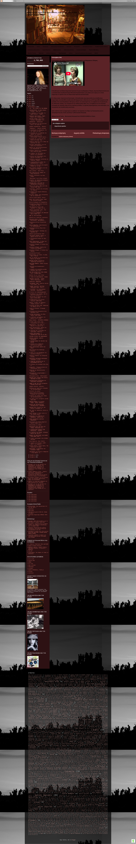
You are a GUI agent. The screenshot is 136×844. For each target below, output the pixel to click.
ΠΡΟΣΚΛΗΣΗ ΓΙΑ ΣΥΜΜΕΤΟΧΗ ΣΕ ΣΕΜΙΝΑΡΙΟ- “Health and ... (37, 417)
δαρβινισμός (94, 703)
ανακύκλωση (68, 678)
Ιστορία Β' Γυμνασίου (54, 736)
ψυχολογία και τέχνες (46, 808)
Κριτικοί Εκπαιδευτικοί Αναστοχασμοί (83, 53)
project (101, 828)
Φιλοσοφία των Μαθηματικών (62, 802)
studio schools (105, 831)
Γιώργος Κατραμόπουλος (88, 697)
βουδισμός (48, 695)
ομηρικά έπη (82, 774)
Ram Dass (55, 829)
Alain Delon (70, 808)
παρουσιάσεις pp (97, 778)
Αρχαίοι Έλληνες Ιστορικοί (93, 688)
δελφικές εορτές (102, 703)
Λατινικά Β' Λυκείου (94, 753)
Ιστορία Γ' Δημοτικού (80, 736)
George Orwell (33, 816)
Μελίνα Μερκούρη (56, 761)
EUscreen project (64, 813)
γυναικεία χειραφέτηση (56, 702)
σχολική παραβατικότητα (83, 795)
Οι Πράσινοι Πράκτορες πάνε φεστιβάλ (38, 544)
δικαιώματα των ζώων (66, 709)
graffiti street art (98, 816)
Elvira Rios (92, 812)
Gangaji (55, 815)
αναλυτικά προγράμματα (90, 678)
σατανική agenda (70, 785)
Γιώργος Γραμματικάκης (67, 697)
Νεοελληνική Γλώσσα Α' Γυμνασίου (79, 767)
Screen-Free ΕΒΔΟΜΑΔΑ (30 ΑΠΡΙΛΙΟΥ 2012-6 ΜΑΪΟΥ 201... (39, 213)
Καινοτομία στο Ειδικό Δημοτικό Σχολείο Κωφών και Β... (38, 422)
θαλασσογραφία (83, 731)
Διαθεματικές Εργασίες (44, 706)
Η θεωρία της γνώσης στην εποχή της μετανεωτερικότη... (38, 396)
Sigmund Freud (31, 831)
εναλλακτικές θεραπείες (52, 724)
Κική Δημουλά (80, 745)
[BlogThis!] (53, 119)
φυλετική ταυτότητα (85, 802)
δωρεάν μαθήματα (53, 712)
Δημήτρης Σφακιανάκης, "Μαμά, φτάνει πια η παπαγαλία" (37, 117)
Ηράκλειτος (50, 731)
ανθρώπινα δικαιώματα (75, 679)
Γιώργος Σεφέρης (40, 698)
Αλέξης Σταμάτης (74, 677)
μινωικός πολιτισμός (71, 763)
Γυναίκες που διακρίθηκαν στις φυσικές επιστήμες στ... (38, 157)
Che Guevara (71, 811)
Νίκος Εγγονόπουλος (80, 769)
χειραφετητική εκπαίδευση (94, 804)
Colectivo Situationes (93, 811)
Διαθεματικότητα (57, 706)
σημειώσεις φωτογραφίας (56, 786)
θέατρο (59, 732)
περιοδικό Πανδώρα (63, 780)
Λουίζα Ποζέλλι (72, 755)
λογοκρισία (84, 754)
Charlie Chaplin (63, 811)
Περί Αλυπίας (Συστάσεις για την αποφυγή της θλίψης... (38, 168)
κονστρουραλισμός (54, 750)
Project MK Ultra (43, 829)
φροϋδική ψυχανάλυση (74, 802)
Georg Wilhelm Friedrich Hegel (101, 815)
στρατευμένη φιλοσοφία (48, 788)
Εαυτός (29, 713)
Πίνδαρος (71, 780)
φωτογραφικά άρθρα (82, 803)
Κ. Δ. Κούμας (61, 741)
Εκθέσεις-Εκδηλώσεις (51, 53)
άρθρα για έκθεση (80, 682)
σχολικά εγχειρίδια (84, 793)
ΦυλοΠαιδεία (93, 802)
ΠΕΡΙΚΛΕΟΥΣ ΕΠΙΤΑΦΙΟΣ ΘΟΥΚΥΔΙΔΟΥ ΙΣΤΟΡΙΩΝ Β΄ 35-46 (38, 359)
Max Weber (106, 822)
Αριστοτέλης (40, 683)
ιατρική (59, 735)
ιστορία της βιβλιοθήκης (70, 738)
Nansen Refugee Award (78, 824)
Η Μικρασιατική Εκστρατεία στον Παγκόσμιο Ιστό (38, 312)
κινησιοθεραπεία (32, 747)
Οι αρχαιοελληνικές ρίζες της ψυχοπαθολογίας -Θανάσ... (37, 163)
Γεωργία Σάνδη (58, 696)
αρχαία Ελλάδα (90, 683)
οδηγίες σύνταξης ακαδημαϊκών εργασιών (70, 772)
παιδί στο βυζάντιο (104, 776)
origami (31, 826)
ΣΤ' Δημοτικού (82, 787)
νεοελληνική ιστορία (52, 768)
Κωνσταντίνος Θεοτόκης (32, 752)
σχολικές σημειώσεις (43, 795)
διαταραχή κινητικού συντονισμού (74, 707)
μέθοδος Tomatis (100, 760)
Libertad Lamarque (55, 821)
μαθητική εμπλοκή (52, 757)
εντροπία (39, 725)
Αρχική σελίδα (31, 46)
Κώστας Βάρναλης (42, 753)
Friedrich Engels (85, 814)
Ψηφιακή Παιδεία (39, 9)
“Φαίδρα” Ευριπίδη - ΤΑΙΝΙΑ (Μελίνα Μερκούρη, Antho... (37, 279)
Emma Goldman (99, 812)
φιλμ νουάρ (90, 801)
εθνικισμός (65, 713)
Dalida (29, 812)
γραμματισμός (40, 701)
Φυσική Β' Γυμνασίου (102, 802)
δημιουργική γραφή (38, 705)
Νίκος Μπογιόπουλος (38, 771)
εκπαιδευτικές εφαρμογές (97, 717)
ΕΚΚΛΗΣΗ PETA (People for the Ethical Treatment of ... (37, 408)
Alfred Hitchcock (104, 808)
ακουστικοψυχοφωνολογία (34, 677)
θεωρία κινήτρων (91, 733)
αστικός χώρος (94, 689)
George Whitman (41, 816)
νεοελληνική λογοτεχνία (67, 768)
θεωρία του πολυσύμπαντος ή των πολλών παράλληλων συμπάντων (89, 734)
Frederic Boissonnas (59, 814)
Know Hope (95, 820)
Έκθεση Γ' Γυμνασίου (52, 715)
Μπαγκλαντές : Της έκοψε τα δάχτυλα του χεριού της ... (37, 325)
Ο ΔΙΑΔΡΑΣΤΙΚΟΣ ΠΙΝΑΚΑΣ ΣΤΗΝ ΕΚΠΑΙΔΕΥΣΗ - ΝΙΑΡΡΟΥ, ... (37, 430)
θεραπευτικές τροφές (56, 733)
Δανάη (88, 703)
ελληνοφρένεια (88, 723)
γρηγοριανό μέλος (72, 701)
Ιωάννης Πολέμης (44, 741)
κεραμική (64, 745)
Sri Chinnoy (82, 831)
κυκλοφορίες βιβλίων (87, 751)
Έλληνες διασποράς (57, 722)
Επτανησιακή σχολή (93, 726)
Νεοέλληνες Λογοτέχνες (62, 767)
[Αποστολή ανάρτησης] (62, 119)
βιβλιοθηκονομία (101, 693)
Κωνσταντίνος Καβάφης (54, 752)
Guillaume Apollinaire (37, 817)
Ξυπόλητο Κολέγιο (39, 772)
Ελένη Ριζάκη (96, 721)
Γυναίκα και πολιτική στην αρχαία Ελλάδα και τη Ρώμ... (39, 165)
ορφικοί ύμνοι (44, 775)
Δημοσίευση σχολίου (60, 126)
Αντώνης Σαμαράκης (65, 680)
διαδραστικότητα (32, 706)
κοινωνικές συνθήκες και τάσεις (58, 749)
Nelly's (96, 824)
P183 (36, 826)
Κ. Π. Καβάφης (69, 741)
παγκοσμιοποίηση (32, 776)
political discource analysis (91, 828)
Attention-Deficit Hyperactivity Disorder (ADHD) (63, 810)
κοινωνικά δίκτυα (97, 747)
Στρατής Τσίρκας (95, 788)
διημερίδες (55, 709)
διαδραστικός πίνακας (101, 705)
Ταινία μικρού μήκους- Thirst (37, 197)
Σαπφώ (63, 785)
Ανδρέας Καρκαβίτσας (48, 679)
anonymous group (70, 809)
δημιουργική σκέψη (48, 705)
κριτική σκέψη (57, 751)
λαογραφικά (78, 753)
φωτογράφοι (102, 803)
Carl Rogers (30, 811)
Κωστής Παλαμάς (61, 753)
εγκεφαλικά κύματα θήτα (38, 713)
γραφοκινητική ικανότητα (61, 701)
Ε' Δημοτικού (103, 712)
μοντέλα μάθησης (39, 764)
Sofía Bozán (55, 831)
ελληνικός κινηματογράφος (57, 723)
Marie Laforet (70, 822)
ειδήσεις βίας (84, 713)
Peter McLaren (40, 828)
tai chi (31, 832)
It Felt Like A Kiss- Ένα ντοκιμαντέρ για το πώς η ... (38, 322)
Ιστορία (96, 735)
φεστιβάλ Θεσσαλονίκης (32, 801)
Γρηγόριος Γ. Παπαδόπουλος (83, 701)
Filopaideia (90, 813)
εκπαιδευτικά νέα (47, 717)
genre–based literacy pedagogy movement (85, 815)
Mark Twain (91, 822)
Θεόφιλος (37, 733)
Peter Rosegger (48, 828)
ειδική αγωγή (93, 713)
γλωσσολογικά (41, 699)
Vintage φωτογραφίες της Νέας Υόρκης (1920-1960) (37, 315)
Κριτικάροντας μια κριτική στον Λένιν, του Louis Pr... (38, 124)
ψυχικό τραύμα (96, 806)
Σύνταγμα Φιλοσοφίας (89, 791)
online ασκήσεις (51, 825)
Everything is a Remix (35, 424)
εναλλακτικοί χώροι (78, 724)
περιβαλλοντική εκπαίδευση (76, 779)
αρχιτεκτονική (67, 689)
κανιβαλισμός (73, 742)
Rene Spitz (84, 829)
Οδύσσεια (36, 774)
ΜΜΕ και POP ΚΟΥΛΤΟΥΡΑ (35, 215)
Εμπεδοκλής (41, 724)
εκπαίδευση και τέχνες (87, 716)
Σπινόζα (58, 787)
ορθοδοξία (37, 775)
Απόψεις (70, 53)
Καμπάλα (56, 742)
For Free (30, 563)
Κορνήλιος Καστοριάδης (66, 750)
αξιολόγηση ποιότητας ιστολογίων (35, 681)
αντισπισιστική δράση (53, 680)
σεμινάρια (105, 785)
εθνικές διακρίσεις (57, 713)
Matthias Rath (99, 822)
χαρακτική (59, 804)
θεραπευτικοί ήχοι (80, 733)
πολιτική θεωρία (51, 782)
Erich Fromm (32, 813)
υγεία (55, 800)
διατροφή (85, 707)
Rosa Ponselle (36, 830)
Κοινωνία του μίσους (35, 391)
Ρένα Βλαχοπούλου (94, 784)
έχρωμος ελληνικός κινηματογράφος (94, 728)
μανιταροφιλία (99, 757)
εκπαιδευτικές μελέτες (33, 718)
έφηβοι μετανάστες (79, 728)
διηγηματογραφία (47, 709)
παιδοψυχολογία (58, 777)
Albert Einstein (95, 808)
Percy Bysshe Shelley (97, 826)
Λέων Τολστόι (77, 754)
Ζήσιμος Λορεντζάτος (49, 730)
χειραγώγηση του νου (80, 804)
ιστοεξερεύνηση (89, 735)
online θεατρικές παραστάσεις (83, 825)
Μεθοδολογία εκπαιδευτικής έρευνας (72, 760)
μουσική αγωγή (67, 764)
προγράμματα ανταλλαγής (72, 783)
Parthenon (57, 826)
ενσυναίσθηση (105, 724)
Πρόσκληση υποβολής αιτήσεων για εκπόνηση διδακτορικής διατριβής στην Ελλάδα (37, 536)
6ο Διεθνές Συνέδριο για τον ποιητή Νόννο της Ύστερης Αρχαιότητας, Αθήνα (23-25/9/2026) (38, 478)
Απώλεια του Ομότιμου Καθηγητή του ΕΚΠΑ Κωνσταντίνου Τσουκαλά (37, 482)
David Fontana (36, 812)
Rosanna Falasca (44, 830)
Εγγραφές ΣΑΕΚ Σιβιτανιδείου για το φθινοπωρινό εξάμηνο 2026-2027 (38, 522)
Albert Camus (87, 808)
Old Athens (42, 825)
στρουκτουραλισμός (104, 788)
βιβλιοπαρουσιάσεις (34, 694)
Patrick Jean (64, 826)
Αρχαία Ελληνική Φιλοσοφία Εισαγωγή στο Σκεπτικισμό (37, 393)
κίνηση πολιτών (102, 746)
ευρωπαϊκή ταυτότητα (50, 728)
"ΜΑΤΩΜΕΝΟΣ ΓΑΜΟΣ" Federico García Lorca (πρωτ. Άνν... (39, 284)
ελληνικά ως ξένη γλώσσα (85, 722)
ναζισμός (72, 766)
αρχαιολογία (50, 689)
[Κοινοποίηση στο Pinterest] (57, 119)
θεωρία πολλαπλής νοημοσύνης (58, 734)
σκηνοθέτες (93, 786)
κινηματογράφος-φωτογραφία (75, 746)
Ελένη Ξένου (80, 721)
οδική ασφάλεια (99, 772)
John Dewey (43, 820)
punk (50, 829)
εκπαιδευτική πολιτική (101, 718)
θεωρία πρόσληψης (69, 734)
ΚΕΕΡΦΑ (39, 743)
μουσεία (53, 764)
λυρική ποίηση (93, 755)
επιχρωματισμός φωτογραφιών (57, 726)
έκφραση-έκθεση (87, 719)
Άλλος (100, 677)
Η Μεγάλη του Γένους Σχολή (83, 730)
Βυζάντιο (101, 695)
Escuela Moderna (40, 813)
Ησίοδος (61, 731)
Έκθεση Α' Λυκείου (98, 714)
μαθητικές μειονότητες (40, 757)
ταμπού (99, 796)
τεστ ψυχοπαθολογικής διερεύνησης (73, 797)
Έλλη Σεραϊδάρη (48, 722)
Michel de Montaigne (91, 823)
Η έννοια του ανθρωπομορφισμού (38, 292)
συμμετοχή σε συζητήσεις (96, 789)
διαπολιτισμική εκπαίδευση (98, 706)
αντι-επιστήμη (31, 680)
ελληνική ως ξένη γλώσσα (45, 723)
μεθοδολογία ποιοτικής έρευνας (88, 760)
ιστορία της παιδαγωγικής (74, 739)
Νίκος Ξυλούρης (47, 771)
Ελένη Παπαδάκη (89, 721)
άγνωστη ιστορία (85, 674)
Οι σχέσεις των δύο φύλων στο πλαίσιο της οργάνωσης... (37, 154)
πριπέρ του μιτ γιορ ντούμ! (37, 275)
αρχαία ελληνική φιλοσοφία (86, 687)
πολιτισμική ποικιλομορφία (93, 782)
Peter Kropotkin (31, 828)
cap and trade (103, 810)
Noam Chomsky (103, 824)
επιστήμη (105, 725)
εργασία (37, 727)
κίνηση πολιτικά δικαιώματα (90, 746)
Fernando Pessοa (82, 813)
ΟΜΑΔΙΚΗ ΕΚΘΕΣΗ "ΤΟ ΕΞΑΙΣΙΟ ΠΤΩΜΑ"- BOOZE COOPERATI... (37, 402)
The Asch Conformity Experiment (46, 832)
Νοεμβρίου (33, 455)
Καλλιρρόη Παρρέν (102, 741)
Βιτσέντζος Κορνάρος (32, 695)
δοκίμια (37, 710)
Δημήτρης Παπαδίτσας (78, 704)
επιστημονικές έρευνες (44, 726)
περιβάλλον (65, 779)
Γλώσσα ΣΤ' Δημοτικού (77, 698)
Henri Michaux (83, 817)
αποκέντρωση (102, 681)
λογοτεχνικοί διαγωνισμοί (52, 755)
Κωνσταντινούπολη (31, 753)
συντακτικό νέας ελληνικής (60, 792)
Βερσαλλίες (53, 693)
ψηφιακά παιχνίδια (32, 806)
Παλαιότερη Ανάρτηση (101, 133)
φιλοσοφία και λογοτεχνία (50, 802)
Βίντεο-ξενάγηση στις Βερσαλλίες (38, 202)
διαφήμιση (97, 707)
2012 (30, 103)
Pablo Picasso (42, 826)
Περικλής (45, 780)
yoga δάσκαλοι (49, 833)
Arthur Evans (99, 809)
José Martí (50, 820)
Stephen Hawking (90, 831)
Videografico (75, 832)
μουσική (60, 764)
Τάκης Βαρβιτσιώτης (83, 796)
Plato (71, 828)
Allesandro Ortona (45, 809)
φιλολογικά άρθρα (97, 801)
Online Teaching (104, 825)
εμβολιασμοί (95, 723)
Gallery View (49, 815)
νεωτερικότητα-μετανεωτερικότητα (99, 768)
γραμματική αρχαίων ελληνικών (85, 700)
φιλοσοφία (37, 802)
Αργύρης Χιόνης (60, 682)
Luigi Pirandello (100, 821)
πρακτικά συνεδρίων (61, 783)
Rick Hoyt (90, 829)
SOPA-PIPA (61, 831)
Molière (46, 824)
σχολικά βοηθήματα (68, 793)
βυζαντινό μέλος (94, 695)
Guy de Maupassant (56, 817)
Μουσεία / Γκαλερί (32, 53)
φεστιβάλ (104, 800)
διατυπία (91, 707)
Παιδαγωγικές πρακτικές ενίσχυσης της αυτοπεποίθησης (39, 389)
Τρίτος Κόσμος (48, 800)
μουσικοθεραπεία (73, 765)
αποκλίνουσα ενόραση (32, 682)
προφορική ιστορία (56, 784)
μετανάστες (104, 761)
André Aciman (62, 809)
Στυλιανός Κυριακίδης (34, 789)
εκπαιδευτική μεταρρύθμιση (76, 718)
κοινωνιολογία (95, 749)
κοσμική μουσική (78, 750)
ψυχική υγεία (88, 806)
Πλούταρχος (85, 780)
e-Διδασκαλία (65, 812)
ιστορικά (94, 740)
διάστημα (36, 707)
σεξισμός (33, 786)
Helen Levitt (75, 817)
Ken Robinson (80, 820)
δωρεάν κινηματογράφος (40, 712)
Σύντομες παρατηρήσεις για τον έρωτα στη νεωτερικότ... (38, 145)
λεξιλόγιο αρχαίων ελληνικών (65, 754)
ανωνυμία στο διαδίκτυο (85, 680)
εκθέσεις (64, 714)
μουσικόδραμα (65, 765)
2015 (30, 97)
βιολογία (73, 694)
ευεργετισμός (31, 728)
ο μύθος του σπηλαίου (49, 772)
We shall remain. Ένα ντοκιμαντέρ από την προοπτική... (39, 195)
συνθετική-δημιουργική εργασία (75, 791)
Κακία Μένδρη (79, 741)
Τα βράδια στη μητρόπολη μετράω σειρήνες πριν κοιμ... (38, 270)
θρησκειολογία (51, 735)
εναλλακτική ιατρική (66, 724)
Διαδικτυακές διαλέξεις (69, 49)
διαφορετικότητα (104, 707)
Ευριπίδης (39, 728)
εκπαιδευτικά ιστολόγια (34, 717)
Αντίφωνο (30, 568)
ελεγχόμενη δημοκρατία (38, 721)
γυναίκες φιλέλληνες (80, 703)
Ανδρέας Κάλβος (39, 679)
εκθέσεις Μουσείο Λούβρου (75, 714)
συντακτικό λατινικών (45, 792)
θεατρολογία (67, 732)
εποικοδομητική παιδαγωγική (70, 726)
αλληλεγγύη (94, 677)
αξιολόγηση (104, 680)
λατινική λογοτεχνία (38, 754)
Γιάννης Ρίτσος (36, 697)
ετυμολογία (69, 727)
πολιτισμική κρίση (82, 782)
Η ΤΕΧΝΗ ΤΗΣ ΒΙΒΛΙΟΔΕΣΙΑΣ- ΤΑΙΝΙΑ (39, 277)
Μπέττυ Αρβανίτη (91, 765)
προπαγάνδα (81, 783)
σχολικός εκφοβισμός (33, 796)
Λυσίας (100, 755)
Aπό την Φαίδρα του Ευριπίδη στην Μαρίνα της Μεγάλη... (39, 258)
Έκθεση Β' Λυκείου (41, 715)
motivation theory (53, 824)
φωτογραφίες (72, 803)
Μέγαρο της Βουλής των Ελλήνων (56, 760)
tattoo (36, 832)
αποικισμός (95, 681)
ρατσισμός (84, 784)
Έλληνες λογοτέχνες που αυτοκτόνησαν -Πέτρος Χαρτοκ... (39, 136)
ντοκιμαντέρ (69, 771)
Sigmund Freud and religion (43, 831)
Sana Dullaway (84, 830)
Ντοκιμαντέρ (45, 46)
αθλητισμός (72, 676)
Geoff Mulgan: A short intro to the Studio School (38, 414)
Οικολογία (69, 46)
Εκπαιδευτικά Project (81, 49)
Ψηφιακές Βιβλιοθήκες (94, 49)
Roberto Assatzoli (98, 829)
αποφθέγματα (41, 682)
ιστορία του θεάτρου (49, 740)
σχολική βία (62, 795)
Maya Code (32, 823)
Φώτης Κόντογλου (56, 803)
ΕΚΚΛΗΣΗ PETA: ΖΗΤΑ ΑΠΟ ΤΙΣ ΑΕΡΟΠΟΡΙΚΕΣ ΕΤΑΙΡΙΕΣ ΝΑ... (37, 184)
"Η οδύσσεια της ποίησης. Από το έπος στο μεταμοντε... (38, 294)
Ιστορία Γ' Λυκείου (90, 736)
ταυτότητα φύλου (60, 797)
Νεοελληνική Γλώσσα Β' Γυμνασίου (98, 767)
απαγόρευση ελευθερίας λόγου (71, 681)
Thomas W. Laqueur (59, 832)
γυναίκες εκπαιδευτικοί (38, 703)
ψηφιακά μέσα (101, 805)
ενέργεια (98, 724)
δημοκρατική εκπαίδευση (58, 705)
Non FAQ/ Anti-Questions (33, 825)
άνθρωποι (86, 679)
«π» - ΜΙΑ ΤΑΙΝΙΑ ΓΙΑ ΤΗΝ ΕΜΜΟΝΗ (38, 108)
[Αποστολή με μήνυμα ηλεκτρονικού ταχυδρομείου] (52, 119)
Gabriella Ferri (41, 815)
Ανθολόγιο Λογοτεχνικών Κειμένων (61, 679)
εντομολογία (32, 725)
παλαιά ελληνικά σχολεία (70, 777)
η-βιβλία (95, 730)
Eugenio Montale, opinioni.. (37, 386)
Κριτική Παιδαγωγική (47, 751)
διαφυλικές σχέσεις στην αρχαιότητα (51, 708)
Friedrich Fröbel (94, 814)
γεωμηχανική (51, 696)
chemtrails (78, 811)
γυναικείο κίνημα (81, 702)
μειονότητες (30, 761)
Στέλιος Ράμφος (102, 787)
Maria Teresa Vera (61, 822)
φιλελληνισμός (72, 801)
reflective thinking (75, 829)
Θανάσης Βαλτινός (91, 731)
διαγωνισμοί (68, 705)
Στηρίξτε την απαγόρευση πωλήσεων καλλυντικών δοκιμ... (39, 181)
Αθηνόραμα (31, 566)
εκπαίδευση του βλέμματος (100, 716)
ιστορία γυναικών (102, 736)
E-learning (72, 812)
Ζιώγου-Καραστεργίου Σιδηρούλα (61, 730)
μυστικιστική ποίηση (56, 766)
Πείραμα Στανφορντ (45, 779)
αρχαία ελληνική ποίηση (57, 687)
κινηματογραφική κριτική (101, 745)
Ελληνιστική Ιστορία (69, 723)
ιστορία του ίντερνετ (59, 740)
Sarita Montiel (92, 830)
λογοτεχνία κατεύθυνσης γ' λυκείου (36, 755)
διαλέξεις (76, 706)
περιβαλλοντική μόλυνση (91, 779)
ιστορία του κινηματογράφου (71, 740)
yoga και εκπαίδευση (75, 833)
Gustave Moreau (47, 817)
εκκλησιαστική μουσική (75, 715)
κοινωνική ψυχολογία (84, 749)
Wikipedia (106, 832)
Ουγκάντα (60, 775)
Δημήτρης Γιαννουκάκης (32, 704)
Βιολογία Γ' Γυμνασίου (94, 694)
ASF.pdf (30, 551)
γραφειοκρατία (50, 701)
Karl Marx (73, 820)
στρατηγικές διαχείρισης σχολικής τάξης (63, 788)
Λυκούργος (86, 755)
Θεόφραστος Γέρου (45, 733)
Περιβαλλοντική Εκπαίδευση (101, 46)
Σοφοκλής (44, 787)
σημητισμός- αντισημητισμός (69, 786)
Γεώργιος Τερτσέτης (89, 696)
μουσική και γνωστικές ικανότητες (79, 764)
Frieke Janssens (103, 814)
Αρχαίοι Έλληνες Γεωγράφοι (80, 688)
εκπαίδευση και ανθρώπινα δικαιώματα (39, 716)
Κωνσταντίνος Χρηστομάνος (101, 752)
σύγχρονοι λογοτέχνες (54, 789)
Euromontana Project (35, 253)
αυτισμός (76, 690)
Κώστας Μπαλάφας (52, 753)
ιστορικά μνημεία (104, 740)
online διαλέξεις (60, 825)
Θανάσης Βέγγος (100, 731)
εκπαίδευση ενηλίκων (104, 715)
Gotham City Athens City (68, 816)
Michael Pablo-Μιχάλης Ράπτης (78, 823)
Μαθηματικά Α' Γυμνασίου (61, 756)
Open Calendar (32, 565)
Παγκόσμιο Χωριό (102, 775)
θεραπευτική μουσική (68, 733)
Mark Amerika (84, 822)
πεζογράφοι (37, 779)
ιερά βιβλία (66, 735)
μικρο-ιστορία (41, 763)
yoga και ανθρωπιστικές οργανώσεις (61, 833)
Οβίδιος (57, 772)
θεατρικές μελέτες (37, 732)
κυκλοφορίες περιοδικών (99, 751)
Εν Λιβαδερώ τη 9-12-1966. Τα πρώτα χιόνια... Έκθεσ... (37, 114)
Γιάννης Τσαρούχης (46, 697)
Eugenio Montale (56, 813)
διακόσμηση (69, 706)
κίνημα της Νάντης (89, 745)
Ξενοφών (32, 772)
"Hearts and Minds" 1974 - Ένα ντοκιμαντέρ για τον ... (38, 210)
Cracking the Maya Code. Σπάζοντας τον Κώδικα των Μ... (39, 306)
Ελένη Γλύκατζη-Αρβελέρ (60, 721)
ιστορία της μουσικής (43, 739)
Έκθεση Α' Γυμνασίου (86, 714)
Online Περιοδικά (57, 49)
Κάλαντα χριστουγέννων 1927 (37, 233)
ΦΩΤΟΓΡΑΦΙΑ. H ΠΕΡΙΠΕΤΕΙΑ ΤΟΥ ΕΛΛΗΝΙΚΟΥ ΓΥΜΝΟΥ (37, 449)
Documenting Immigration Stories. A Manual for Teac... (39, 205)
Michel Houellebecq (102, 823)
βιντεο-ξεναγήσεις (57, 694)
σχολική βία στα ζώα (72, 795)
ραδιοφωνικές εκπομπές (75, 784)
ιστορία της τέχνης (87, 739)
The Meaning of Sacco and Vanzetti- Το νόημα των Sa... (38, 207)
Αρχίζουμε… (31, 508)
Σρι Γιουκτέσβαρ (73, 787)
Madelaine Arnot (36, 822)
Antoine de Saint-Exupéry (81, 809)
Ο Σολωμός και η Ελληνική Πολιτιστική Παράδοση (36, 344)
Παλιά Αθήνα (80, 777)
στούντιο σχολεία (38, 788)
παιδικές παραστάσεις (48, 777)
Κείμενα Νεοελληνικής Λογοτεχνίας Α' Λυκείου (97, 743)
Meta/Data (60, 823)
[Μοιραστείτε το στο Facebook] (56, 119)
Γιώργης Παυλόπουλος (56, 697)
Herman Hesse (91, 817)
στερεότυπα (30, 788)
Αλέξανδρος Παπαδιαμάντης (62, 677)
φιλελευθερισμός (63, 801)
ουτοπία (84, 775)
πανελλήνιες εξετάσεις (90, 777)
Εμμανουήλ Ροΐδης (33, 724)
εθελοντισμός (47, 713)
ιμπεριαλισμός (81, 735)
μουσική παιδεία (91, 764)
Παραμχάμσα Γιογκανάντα (85, 778)
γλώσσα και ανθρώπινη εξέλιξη (63, 698)
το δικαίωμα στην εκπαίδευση (64, 798)
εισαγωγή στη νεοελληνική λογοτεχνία (43, 714)
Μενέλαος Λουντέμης (78, 761)
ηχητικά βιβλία (68, 731)
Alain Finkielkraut (79, 808)
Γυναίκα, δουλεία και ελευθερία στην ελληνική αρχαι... (38, 151)
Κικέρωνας (71, 745)
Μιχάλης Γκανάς (90, 763)
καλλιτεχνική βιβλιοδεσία (47, 742)
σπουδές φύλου (65, 787)
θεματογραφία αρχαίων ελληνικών (94, 732)
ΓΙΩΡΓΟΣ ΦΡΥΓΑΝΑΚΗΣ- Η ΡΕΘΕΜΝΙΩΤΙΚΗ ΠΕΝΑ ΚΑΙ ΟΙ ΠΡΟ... (39, 334)
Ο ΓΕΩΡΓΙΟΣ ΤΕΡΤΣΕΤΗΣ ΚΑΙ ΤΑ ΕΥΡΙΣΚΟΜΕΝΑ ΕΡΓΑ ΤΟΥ (37, 362)
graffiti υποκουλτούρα (85, 816)
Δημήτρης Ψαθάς (88, 704)
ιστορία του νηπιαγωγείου (84, 740)
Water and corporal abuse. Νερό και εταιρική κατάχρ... (38, 200)
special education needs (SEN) (71, 831)
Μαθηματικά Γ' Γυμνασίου (73, 756)
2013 (30, 101)
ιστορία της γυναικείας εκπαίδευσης (88, 738)
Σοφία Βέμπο (37, 787)
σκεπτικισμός (80, 786)
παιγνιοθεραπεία (53, 776)
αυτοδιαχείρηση (31, 692)
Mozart (60, 824)
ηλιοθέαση (37, 731)
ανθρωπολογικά (93, 679)
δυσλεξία (87, 710)
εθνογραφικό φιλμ (75, 713)
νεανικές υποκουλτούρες (33, 767)
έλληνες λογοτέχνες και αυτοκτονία (70, 722)
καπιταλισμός (81, 742)
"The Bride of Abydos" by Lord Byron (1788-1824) (38, 297)
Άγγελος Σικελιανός (63, 674)
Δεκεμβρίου (33, 106)
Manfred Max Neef (52, 822)
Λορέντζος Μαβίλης (63, 755)
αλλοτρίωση (105, 677)
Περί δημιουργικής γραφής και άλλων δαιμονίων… (37, 173)
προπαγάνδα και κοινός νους (92, 783)
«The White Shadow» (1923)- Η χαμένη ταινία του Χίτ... (37, 236)
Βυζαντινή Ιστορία (75, 695)
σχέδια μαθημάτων (96, 792)
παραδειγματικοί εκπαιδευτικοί (57, 778)
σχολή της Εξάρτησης (43, 793)
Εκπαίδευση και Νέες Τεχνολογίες (71, 716)
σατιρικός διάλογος (91, 785)
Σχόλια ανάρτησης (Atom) (66, 136)
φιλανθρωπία (42, 801)
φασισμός (88, 800)
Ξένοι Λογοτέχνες (104, 771)
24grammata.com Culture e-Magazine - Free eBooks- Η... (39, 452)
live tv (69, 821)
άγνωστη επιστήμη (75, 674)
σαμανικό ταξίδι (57, 785)
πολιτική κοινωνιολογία (62, 782)
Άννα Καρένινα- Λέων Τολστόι (37, 441)
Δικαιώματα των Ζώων (87, 46)
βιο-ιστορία (66, 694)
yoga (41, 833)
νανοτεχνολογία (79, 766)
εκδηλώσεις (55, 714)
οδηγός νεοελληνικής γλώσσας (87, 772)
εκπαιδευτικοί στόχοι (69, 719)
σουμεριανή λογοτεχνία (103, 786)
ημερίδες (43, 731)
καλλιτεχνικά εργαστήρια (33, 742)
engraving (106, 812)
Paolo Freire (50, 826)
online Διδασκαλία (70, 825)
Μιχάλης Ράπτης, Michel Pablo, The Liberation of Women (39, 446)
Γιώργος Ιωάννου (77, 697)
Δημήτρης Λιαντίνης (45, 704)
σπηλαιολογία (52, 787)
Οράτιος (31, 775)
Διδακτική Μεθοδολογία (95, 708)
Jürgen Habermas (66, 820)
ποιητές (30, 782)
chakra (48, 811)
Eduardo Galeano (79, 812)
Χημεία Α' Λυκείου (38, 805)
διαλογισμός (84, 706)
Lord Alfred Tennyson (77, 821)
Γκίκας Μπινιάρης (51, 698)
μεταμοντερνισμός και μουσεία (91, 761)
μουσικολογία (82, 765)
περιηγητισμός (38, 780)
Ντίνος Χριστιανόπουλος (57, 771)
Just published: (32, 494)
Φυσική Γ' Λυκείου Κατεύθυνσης (45, 803)
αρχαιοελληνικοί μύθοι (68, 688)
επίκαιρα (61, 725)
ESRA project (48, 813)
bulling (89, 810)
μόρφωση (47, 764)
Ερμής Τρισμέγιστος (46, 727)
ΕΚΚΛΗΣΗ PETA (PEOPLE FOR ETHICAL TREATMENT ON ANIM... (39, 378)
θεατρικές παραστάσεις (49, 732)
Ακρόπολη (46, 677)
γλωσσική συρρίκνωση (102, 698)
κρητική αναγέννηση (95, 750)
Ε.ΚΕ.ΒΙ (30, 571)
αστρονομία (102, 689)
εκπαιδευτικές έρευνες (83, 717)
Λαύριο (46, 754)
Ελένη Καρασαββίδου (72, 721)
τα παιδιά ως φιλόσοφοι (51, 796)
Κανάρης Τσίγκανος (64, 742)
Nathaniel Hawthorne (88, 824)
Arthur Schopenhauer (39, 810)
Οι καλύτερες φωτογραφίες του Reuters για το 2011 (37, 318)
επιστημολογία (34, 726)
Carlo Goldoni (38, 811)
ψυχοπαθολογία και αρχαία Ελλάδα (59, 808)
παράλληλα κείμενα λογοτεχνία (72, 778)
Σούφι (31, 787)
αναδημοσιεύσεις (58, 678)
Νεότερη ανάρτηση (59, 133)
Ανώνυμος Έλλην (96, 680)
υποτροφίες (75, 800)
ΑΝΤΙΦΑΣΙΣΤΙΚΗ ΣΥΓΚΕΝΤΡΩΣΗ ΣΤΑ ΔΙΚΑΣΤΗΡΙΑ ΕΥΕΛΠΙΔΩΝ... (38, 381)
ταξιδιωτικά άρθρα (33, 797)
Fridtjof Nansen (76, 814)
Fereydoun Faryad (73, 813)
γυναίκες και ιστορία (67, 703)
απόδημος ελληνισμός (85, 681)
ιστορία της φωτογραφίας (34, 740)
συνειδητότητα (50, 791)
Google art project (57, 816)
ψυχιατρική (80, 806)
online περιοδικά (95, 825)
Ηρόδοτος (55, 731)
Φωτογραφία (77, 46)
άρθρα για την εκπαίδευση (92, 682)
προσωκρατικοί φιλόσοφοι (36, 784)
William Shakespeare (34, 833)
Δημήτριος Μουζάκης (97, 704)
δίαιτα (63, 706)
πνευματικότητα (101, 780)
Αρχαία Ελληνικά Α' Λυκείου (45, 685)
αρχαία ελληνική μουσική (43, 687)
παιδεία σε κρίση (90, 776)
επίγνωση (47, 725)
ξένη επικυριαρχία (84, 771)
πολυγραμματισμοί (38, 783)
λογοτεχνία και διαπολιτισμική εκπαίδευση (97, 754)
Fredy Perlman (68, 814)
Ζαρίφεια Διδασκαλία (38, 730)
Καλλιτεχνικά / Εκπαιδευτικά (57, 46)
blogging (83, 810)
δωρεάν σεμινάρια (94, 712)
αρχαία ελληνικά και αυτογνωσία (63, 686)
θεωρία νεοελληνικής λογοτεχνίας (42, 734)
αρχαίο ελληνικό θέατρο (56, 688)
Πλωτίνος (92, 780)
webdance (100, 832)
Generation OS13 (71, 815)
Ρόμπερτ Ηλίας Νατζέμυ (47, 785)
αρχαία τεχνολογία (37, 688)
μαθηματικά (52, 756)
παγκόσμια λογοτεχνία (92, 775)
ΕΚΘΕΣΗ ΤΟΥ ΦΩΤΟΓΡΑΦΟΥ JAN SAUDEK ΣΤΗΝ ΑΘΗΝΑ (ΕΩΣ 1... (39, 436)
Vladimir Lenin (93, 832)
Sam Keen (77, 830)
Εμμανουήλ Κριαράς (104, 723)
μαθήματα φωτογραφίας (43, 756)
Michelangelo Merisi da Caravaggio (35, 824)
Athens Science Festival (34, 545)
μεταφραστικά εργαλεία (81, 762)
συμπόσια (34, 791)
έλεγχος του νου (49, 721)
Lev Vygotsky (46, 821)
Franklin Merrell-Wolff (48, 814)
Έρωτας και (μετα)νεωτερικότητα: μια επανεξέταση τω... (38, 148)
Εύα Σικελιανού (92, 727)
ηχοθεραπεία (75, 731)
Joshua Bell (58, 820)
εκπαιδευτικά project (59, 717)
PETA (105, 826)
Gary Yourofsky (63, 815)
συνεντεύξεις (60, 791)
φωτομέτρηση (30, 804)
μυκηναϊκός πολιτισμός (38, 766)
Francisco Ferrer (37, 814)
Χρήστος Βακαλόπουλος (70, 805)
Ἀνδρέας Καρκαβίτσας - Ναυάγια (38, 126)
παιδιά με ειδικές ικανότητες (36, 777)
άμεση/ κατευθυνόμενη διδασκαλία (45, 678)
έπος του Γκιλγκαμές (82, 726)
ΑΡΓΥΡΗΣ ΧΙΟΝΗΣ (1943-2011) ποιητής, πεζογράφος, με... (37, 119)
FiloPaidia (97, 813)
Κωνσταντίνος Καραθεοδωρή (66, 752)
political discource (79, 828)
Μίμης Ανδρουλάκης (60, 763)
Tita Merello (68, 832)
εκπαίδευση (84, 715)
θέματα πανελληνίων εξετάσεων (78, 732)
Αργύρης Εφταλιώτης (51, 682)
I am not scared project (101, 817)
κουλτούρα (86, 750)
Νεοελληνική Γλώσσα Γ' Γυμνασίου (36, 768)
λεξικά (52, 754)
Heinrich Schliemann (66, 817)
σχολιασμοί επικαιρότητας (54, 793)
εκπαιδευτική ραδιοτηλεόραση (34, 719)
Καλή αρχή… (31, 510)
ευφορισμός (71, 728)
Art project (91, 809)
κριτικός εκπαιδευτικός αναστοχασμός (71, 751)
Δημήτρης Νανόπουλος (67, 704)
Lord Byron (86, 821)
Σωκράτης (42, 796)
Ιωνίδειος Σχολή (53, 741)
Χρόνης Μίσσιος (93, 805)
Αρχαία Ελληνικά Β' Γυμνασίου (64, 685)
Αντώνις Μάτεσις (74, 680)
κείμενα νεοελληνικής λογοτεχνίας (51, 743)
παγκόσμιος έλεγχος (42, 776)
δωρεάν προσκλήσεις (84, 712)
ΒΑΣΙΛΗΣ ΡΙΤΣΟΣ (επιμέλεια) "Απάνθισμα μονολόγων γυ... (37, 261)
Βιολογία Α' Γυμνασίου (82, 694)
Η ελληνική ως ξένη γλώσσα (34, 49)
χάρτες (71, 804)
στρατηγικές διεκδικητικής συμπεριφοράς (81, 788)
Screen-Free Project (102, 830)
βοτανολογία (41, 695)
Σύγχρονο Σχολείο (44, 789)
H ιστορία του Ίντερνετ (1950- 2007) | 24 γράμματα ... (38, 443)
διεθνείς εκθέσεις (37, 709)
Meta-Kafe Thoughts (50, 823)
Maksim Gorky (43, 822)
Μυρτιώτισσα (47, 766)
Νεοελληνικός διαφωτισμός (81, 768)
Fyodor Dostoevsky (32, 815)
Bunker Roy (96, 810)
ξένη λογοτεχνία (94, 771)
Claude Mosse (84, 811)
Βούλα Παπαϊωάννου (55, 695)
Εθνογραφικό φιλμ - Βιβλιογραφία (38, 376)
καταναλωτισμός (90, 742)
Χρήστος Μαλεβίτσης (82, 805)
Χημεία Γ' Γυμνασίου (59, 805)
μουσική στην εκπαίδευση (33, 765)
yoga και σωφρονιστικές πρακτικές (89, 833)
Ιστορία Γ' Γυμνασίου (68, 736)
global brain (48, 816)
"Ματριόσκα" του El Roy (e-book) (38, 178)
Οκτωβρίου (33, 457)
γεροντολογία (43, 696)
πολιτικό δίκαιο (72, 782)
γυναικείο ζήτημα (68, 702)
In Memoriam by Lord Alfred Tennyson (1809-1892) (37, 300)
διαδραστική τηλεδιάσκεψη (90, 705)
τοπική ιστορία (90, 798)
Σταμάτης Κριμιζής (93, 787)
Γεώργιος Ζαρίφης (79, 696)
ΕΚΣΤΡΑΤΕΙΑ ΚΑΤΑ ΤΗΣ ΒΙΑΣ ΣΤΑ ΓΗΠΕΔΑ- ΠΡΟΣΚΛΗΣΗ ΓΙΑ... (37, 427)
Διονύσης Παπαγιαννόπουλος (94, 709)
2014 (30, 99)
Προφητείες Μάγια (46, 784)
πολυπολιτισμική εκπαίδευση (49, 783)
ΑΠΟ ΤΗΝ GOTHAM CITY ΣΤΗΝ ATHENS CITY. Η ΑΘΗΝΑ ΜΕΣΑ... (38, 273)
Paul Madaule (80, 826)
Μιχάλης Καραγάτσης (99, 763)
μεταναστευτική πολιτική (48, 762)
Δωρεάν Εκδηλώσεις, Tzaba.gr (36, 569)
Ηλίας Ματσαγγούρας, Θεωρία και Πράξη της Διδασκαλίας (38, 328)
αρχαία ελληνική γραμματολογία (94, 686)
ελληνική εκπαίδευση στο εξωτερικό (101, 722)
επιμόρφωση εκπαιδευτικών (80, 725)
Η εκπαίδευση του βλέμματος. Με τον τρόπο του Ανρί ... (38, 131)
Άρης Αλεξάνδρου (69, 682)
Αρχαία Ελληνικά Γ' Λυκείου (46, 686)
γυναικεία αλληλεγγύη (96, 701)
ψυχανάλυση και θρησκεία (70, 806)
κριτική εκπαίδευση (37, 751)
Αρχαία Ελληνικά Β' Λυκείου (84, 685)
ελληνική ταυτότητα (34, 723)
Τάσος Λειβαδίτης (44, 797)
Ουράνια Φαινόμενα (76, 775)
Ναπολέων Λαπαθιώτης (89, 766)
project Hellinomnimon (32, 829)
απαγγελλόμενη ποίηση (52, 681)
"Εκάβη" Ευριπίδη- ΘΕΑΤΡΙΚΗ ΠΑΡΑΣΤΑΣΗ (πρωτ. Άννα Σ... (37, 287)
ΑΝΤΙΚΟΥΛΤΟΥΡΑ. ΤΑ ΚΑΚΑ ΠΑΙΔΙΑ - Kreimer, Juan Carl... (38, 111)
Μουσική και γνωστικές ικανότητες (39, 217)
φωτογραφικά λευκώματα (92, 803)
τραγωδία (33, 800)
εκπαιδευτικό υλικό (46, 719)
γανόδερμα (37, 696)
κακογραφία (95, 741)
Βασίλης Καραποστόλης (32, 693)
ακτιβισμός (52, 677)
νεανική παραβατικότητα (47, 767)
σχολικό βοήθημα (102, 795)
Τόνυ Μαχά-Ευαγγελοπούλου (79, 798)
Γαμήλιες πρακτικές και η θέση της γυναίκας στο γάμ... (39, 142)
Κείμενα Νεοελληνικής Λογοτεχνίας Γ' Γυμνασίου (89, 744)
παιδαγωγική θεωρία (75, 776)
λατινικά (85, 753)
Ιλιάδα (73, 735)
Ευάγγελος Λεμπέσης (102, 727)
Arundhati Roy (48, 810)
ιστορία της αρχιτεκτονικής (54, 738)
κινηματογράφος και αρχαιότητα (47, 746)
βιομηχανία (104, 694)
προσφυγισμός (105, 783)
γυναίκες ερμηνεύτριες (51, 703)
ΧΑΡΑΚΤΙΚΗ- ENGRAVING (35, 281)
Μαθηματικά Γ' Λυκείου (84, 756)
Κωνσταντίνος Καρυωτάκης (78, 752)
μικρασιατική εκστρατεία (93, 762)
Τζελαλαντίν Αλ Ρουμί (32, 798)
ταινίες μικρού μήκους (71, 796)
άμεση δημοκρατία (33, 678)
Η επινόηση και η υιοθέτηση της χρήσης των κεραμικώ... (38, 133)
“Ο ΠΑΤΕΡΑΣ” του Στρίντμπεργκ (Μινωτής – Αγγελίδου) (37, 290)
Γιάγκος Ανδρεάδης (99, 696)
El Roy (86, 812)
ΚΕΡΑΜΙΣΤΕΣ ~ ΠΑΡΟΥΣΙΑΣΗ (36, 121)
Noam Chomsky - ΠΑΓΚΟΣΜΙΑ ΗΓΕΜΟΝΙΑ (39, 320)
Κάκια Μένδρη (87, 741)
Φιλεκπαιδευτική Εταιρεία (52, 801)
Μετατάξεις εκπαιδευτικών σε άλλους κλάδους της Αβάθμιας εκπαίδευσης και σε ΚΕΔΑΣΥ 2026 (38, 524)
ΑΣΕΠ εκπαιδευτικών (76, 689)
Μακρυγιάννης (91, 757)
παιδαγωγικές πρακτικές (63, 776)
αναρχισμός (99, 678)
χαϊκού (44, 804)
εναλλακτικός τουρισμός (90, 724)
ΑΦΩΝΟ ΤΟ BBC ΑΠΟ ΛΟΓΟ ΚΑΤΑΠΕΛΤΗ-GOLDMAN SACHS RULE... (39, 384)
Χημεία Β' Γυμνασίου (48, 805)
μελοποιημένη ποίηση (66, 761)
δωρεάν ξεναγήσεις (64, 712)
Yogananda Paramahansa (103, 833)
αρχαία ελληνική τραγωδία (71, 687)
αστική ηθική (86, 689)
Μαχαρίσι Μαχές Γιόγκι (34, 760)
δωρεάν (100, 710)
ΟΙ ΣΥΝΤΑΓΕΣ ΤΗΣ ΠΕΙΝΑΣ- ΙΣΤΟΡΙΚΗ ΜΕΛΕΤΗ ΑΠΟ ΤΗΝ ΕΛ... (39, 433)
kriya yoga (102, 820)
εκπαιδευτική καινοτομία (61, 718)
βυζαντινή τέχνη (85, 695)
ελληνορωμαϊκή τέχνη (79, 723)
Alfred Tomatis (34, 809)
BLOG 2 (96, 53)
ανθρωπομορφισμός (102, 679)
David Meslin (43, 812)
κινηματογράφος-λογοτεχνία (62, 746)
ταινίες (61, 796)
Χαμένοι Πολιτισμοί (51, 804)
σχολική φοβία (94, 795)
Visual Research (62, 53)
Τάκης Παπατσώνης (92, 796)
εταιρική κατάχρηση (58, 727)
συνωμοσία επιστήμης (85, 792)
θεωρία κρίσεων (100, 733)
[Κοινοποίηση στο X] (55, 119)
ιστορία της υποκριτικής (101, 739)
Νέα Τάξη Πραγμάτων (100, 766)
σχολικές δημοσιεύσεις (97, 793)
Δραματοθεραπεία (46, 49)
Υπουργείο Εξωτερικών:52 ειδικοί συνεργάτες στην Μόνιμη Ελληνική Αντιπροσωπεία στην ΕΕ (37, 528)
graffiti (76, 816)
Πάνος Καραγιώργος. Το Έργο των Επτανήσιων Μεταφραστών (38, 242)
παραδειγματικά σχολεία (42, 778)
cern (44, 811)
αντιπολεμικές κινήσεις (41, 680)
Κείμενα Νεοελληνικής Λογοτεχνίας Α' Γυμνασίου (73, 743)
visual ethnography (84, 832)
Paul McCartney (88, 826)
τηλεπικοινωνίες (42, 798)
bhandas (77, 810)
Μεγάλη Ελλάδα (44, 760)
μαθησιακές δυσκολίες (96, 756)
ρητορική (38, 785)
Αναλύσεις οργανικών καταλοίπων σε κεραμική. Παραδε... (39, 160)
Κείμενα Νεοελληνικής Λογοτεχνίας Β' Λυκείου (65, 744)
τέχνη (84, 797)
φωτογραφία (64, 803)
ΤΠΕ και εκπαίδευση (102, 798)
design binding (51, 812)
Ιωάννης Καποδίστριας (34, 741)
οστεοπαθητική (53, 775)
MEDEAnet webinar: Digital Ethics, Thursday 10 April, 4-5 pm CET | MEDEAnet (37, 548)
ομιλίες (95, 774)
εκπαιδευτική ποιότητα (89, 718)
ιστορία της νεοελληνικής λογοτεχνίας (58, 739)
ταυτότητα (53, 797)
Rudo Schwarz (60, 830)
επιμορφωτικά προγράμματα (95, 725)
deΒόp (29, 562)
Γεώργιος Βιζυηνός (68, 696)
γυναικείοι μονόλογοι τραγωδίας (93, 702)
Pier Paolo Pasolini (57, 828)
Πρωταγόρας (66, 784)
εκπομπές (77, 719)
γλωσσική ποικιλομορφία (91, 698)
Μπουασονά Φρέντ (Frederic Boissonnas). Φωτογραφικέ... (38, 220)
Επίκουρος (69, 725)
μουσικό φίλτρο (58, 765)
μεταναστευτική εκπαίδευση (33, 762)
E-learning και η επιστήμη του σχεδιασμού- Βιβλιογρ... (38, 331)
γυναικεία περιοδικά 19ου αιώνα (42, 702)
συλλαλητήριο (64, 789)
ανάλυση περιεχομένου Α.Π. (78, 678)
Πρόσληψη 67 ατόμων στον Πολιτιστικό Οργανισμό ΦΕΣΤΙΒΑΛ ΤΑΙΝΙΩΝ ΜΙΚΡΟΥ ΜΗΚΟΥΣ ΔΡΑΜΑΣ (38, 532)
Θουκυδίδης (38, 735)
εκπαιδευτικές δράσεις (71, 717)
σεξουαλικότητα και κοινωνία (42, 786)
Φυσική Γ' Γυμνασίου (32, 803)
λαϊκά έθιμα (71, 753)
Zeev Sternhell (33, 834)
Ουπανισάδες (67, 775)
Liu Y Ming (63, 821)
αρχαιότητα (59, 689)
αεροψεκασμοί (48, 676)
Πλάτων (77, 780)
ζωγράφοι (72, 730)
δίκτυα (85, 709)
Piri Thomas (65, 828)
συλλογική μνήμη (73, 789)
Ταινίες (38, 46)
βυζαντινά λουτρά (65, 695)
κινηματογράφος (32, 746)
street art (97, 831)
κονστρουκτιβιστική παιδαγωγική (41, 750)
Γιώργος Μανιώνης (98, 697)
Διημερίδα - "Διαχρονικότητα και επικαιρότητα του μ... (38, 368)
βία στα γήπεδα (61, 693)
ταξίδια (104, 796)
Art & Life (31, 558)
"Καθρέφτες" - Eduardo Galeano (38, 128)
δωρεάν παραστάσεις (74, 712)
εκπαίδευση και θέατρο (55, 716)
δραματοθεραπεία (53, 710)
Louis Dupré (92, 821)
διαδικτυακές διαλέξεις (78, 705)
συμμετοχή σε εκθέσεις (84, 789)
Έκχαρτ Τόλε (99, 719)
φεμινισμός (95, 800)
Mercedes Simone (40, 823)
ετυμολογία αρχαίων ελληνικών (80, 727)
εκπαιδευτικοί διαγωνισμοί (57, 719)
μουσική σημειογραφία (101, 764)
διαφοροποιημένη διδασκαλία (35, 708)
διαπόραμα (30, 707)
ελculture (31, 573)
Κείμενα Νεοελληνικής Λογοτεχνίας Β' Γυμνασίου (42, 744)
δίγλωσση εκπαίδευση (67, 708)
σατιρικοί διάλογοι (79, 785)
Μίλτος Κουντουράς (51, 763)
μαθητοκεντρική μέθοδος (74, 757)
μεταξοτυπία (58, 762)
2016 (30, 95)
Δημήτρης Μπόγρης (56, 704)
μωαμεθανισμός (65, 766)
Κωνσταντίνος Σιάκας (89, 752)
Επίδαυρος (54, 725)
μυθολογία (99, 765)
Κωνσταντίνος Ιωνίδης (44, 752)
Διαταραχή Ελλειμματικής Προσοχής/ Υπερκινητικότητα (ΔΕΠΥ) (53, 707)
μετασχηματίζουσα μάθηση (69, 762)
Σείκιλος (98, 785)
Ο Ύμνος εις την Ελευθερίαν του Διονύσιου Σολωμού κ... (38, 353)
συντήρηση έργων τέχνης (74, 792)
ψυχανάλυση (59, 806)
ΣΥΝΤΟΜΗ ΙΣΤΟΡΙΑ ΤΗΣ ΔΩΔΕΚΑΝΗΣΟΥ (38, 336)
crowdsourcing (103, 811)
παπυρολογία (32, 778)
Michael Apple (67, 823)
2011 (30, 105)
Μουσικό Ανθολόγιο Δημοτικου (46, 765)
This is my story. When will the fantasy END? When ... (38, 186)
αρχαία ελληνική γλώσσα (77, 686)
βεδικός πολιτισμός (44, 693)
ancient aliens (54, 809)
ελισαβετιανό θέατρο (39, 722)
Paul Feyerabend (72, 826)
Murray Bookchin (67, 824)
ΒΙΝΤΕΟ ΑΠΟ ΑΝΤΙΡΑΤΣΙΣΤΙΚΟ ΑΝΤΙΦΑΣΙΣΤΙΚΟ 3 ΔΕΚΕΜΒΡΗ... (38, 405)
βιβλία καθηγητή (83, 693)
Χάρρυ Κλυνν (65, 804)
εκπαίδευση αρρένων (93, 715)
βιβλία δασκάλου (72, 693)
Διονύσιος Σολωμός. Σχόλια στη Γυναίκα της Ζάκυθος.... (38, 248)
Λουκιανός (79, 755)
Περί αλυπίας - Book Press (37, 170)
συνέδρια (41, 791)
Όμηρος (88, 774)
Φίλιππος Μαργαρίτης (82, 801)
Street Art (41, 53)
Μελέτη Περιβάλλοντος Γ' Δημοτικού (42, 761)
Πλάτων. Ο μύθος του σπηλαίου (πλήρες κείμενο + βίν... (37, 303)
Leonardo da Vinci (38, 821)
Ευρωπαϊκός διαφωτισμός (61, 728)
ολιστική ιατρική (73, 774)
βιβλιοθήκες (92, 693)
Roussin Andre (53, 830)
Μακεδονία (84, 757)
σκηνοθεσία (87, 786)
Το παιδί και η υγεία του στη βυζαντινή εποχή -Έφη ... (37, 139)
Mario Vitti (77, 822)
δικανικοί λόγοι (78, 709)
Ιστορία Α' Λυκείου (41, 736)
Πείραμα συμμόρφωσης (56, 779)
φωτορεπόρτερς (38, 804)
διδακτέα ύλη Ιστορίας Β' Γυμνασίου (80, 708)
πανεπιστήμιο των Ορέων (103, 777)
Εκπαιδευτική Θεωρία (47, 718)
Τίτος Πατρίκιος (52, 798)
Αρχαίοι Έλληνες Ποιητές (40, 689)
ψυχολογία (36, 808)
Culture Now (31, 560)
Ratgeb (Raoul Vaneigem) (64, 829)
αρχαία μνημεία (100, 687)
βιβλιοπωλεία (48, 694)
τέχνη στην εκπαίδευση (91, 797)
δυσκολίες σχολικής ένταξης (76, 710)
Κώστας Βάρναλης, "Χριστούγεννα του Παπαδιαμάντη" (38, 226)
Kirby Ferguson (88, 820)
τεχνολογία (102, 797)
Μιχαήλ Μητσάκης (81, 763)
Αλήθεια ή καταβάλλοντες (84, 677)
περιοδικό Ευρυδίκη (53, 780)
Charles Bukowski (54, 811)
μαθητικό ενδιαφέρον (63, 757)
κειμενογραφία (55, 745)
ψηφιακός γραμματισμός (45, 806)
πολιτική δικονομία (42, 782)
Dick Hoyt (58, 812)
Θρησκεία (44, 735)
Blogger (74, 839)
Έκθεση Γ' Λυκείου (63, 715)
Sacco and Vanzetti (69, 830)
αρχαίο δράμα (46, 688)
